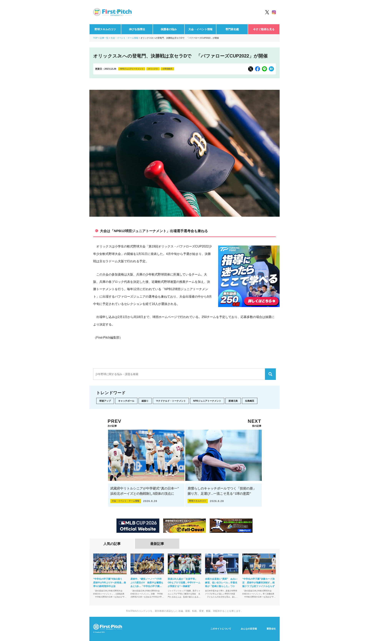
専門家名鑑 (232, 29)
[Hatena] (271, 68)
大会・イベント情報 (200, 29)
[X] (250, 69)
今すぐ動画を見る (264, 29)
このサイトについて (220, 628)
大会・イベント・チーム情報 (124, 38)
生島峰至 (249, 401)
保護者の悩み (169, 29)
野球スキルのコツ (105, 29)
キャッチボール (126, 401)
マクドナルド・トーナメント (171, 401)
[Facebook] (257, 68)
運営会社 (271, 628)
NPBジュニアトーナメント (131, 69)
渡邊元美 (233, 401)
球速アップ (105, 401)
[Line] (264, 68)
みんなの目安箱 (249, 628)
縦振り (145, 401)
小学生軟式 (167, 69)
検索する (270, 374)
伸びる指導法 (137, 29)
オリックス (153, 69)
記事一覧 (104, 38)
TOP (95, 38)
